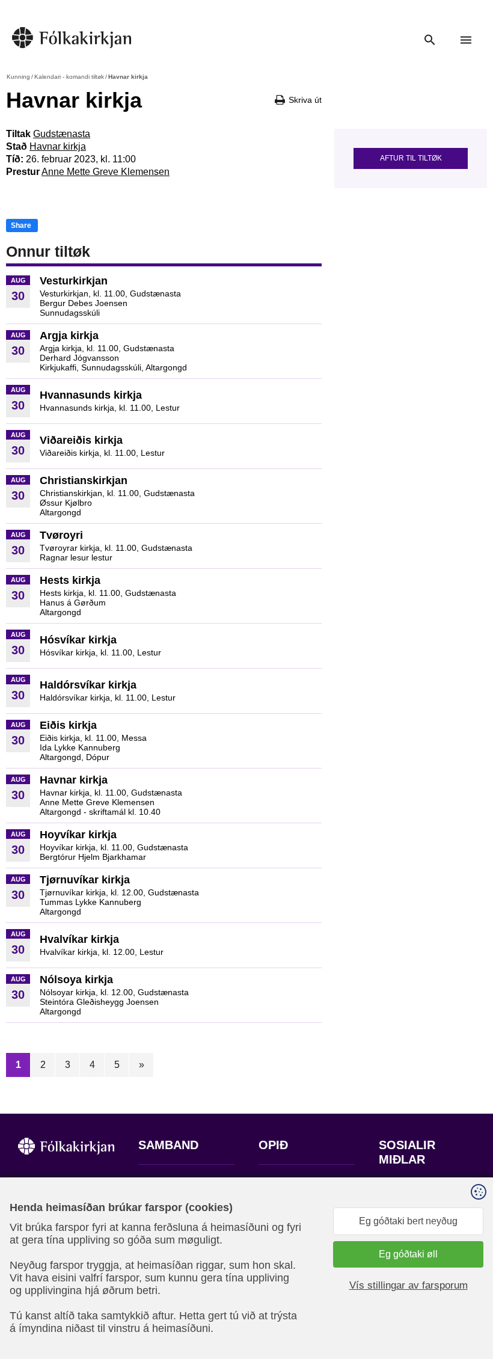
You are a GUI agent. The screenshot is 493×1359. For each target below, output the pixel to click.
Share (21, 225)
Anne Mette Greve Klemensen (105, 172)
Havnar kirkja (57, 146)
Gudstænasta (61, 134)
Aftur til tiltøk (411, 158)
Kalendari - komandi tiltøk (69, 76)
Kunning (18, 76)
